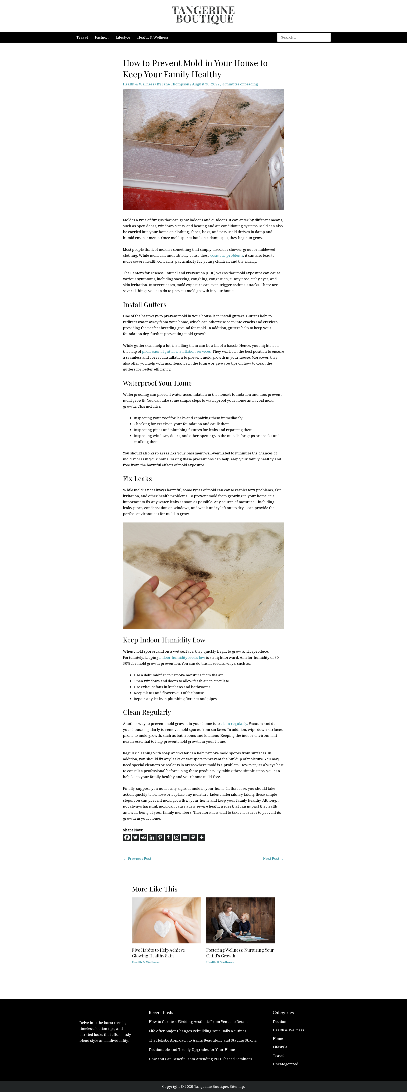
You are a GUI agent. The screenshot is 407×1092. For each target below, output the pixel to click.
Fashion (279, 1021)
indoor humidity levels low (182, 657)
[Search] (329, 37)
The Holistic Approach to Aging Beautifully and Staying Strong (203, 1040)
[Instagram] (176, 837)
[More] (201, 837)
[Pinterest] (160, 837)
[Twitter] (135, 837)
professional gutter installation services (176, 351)
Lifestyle (280, 1047)
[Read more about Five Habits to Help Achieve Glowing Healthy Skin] (166, 920)
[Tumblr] (168, 837)
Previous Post (137, 858)
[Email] (185, 837)
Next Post (273, 858)
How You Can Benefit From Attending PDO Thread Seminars (200, 1058)
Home (278, 1038)
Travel (278, 1055)
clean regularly (234, 723)
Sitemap (237, 1086)
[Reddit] (143, 837)
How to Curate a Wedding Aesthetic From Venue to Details (198, 1021)
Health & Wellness (138, 84)
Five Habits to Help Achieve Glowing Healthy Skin (158, 952)
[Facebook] (127, 837)
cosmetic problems (226, 255)
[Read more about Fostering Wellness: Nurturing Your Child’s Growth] (240, 920)
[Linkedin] (152, 837)
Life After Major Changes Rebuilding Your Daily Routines (197, 1030)
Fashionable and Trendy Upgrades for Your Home (192, 1049)
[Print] (193, 837)
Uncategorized (285, 1063)
